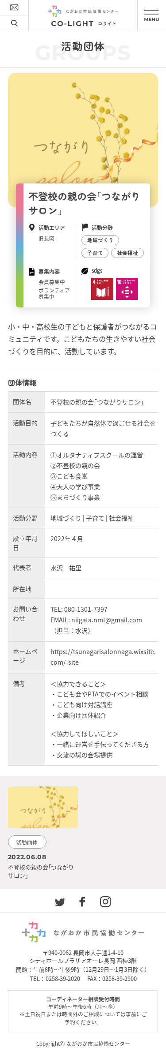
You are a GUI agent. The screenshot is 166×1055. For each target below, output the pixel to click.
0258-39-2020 (63, 978)
